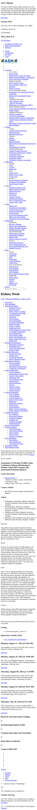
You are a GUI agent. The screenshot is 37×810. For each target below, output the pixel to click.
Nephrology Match (15, 158)
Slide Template (14, 433)
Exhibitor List (13, 420)
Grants (7, 204)
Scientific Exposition (11, 412)
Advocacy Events (15, 197)
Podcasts (12, 279)
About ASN (13, 254)
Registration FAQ (15, 346)
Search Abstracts (14, 390)
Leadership (12, 255)
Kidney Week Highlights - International (22, 77)
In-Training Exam (15, 154)
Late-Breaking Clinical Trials (18, 374)
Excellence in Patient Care (13, 44)
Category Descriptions (16, 376)
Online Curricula (14, 88)
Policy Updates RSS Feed (17, 200)
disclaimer (4, 802)
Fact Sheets (12, 195)
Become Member (15, 224)
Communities (9, 53)
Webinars (12, 87)
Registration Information (13, 343)
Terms (7, 776)
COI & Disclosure (15, 429)
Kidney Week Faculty (16, 400)
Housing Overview (15, 354)
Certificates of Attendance (17, 368)
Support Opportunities (12, 425)
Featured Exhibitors (15, 418)
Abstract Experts (14, 387)
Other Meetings (14, 125)
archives (31, 454)
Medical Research (15, 191)
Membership (9, 221)
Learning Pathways (15, 398)
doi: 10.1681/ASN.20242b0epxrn (16, 639)
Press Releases (13, 270)
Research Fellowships (16, 211)
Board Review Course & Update (19, 76)
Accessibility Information (17, 332)
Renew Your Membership (17, 226)
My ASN (8, 55)
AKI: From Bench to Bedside (18, 79)
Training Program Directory (18, 151)
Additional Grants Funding (19, 219)
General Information (11, 306)
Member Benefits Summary (18, 228)
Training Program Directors (18, 131)
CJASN (11, 167)
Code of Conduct (14, 326)
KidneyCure (13, 206)
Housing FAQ (13, 355)
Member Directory (15, 248)
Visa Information (14, 365)
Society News (13, 266)
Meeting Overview (15, 308)
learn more (4, 18)
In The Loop (13, 176)
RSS (6, 778)
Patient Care (13, 193)
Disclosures (13, 401)
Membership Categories (16, 233)
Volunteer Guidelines (16, 436)
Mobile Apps (13, 283)
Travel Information (15, 321)
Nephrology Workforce (16, 156)
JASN (11, 165)
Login (7, 56)
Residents (12, 140)
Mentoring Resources (16, 134)
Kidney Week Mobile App (17, 337)
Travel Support (14, 213)
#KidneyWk (13, 341)
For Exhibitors (13, 414)
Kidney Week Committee (17, 311)
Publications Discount (16, 243)
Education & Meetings (12, 299)
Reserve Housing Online (17, 359)
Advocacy (8, 186)
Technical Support (11, 780)
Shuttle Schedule (14, 324)
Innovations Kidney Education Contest (22, 123)
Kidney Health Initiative (13, 46)
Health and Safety (15, 328)
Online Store (13, 263)
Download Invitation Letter (18, 367)
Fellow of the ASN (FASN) (18, 239)
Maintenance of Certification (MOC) (21, 105)
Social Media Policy (15, 333)
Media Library (13, 277)
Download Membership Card (18, 246)
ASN (2, 299)
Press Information (10, 438)
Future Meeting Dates (12, 447)
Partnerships (13, 259)
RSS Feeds (12, 285)
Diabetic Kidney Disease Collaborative (21, 118)
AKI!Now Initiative (15, 114)
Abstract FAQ (14, 381)
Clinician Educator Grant (17, 210)
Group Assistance (14, 363)
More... (7, 250)
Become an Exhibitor (16, 416)
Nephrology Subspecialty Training (20, 153)
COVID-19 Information (17, 116)
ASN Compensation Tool (17, 244)
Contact (3, 769)
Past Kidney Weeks (11, 445)
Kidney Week (13, 74)
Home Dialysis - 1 (11, 478)
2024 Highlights (10, 304)
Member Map (13, 237)
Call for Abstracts (14, 372)
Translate (8, 773)
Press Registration (15, 442)
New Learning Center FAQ (18, 85)
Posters (11, 385)
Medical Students (14, 142)
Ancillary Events (14, 315)
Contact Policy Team (16, 202)
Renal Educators (14, 132)
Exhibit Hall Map (14, 423)
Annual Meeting (14, 396)
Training (7, 127)
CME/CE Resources (15, 103)
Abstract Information (11, 370)
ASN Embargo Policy (16, 379)
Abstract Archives (15, 389)
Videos (11, 281)
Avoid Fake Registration (17, 348)
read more (4, 653)
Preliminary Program (16, 403)
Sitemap (7, 775)
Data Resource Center (16, 184)
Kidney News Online (16, 175)
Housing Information (11, 352)
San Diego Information (16, 322)
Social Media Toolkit (16, 335)
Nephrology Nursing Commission (20, 160)
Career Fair (12, 317)
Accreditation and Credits (17, 313)
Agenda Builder (14, 407)
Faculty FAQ (13, 434)
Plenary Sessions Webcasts (17, 409)
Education (8, 70)
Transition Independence (18, 208)
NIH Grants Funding (17, 217)
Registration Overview (16, 344)
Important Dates (14, 310)
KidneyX (8, 47)
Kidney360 (12, 169)
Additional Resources (16, 199)
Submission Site (14, 378)
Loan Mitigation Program (17, 147)
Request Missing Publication (18, 180)
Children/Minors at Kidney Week (20, 330)
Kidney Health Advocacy (17, 189)
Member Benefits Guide (17, 230)
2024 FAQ (9, 302)
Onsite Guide (13, 405)
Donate (7, 51)
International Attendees (12, 361)
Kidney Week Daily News (17, 339)
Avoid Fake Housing (16, 357)
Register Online (14, 350)
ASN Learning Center (16, 83)
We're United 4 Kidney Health (19, 274)
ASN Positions (14, 272)
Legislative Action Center (17, 188)
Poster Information (15, 383)
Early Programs (14, 394)
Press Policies (13, 440)
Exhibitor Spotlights (15, 422)
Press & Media (14, 268)
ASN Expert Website (16, 431)
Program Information (11, 392)
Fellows (11, 138)
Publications (9, 162)
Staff (10, 257)
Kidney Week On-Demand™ (18, 411)
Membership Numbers (16, 235)
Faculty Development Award (18, 215)
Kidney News (13, 173)
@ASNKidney (6, 40)
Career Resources (14, 261)
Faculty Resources (11, 427)
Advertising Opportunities (17, 182)
